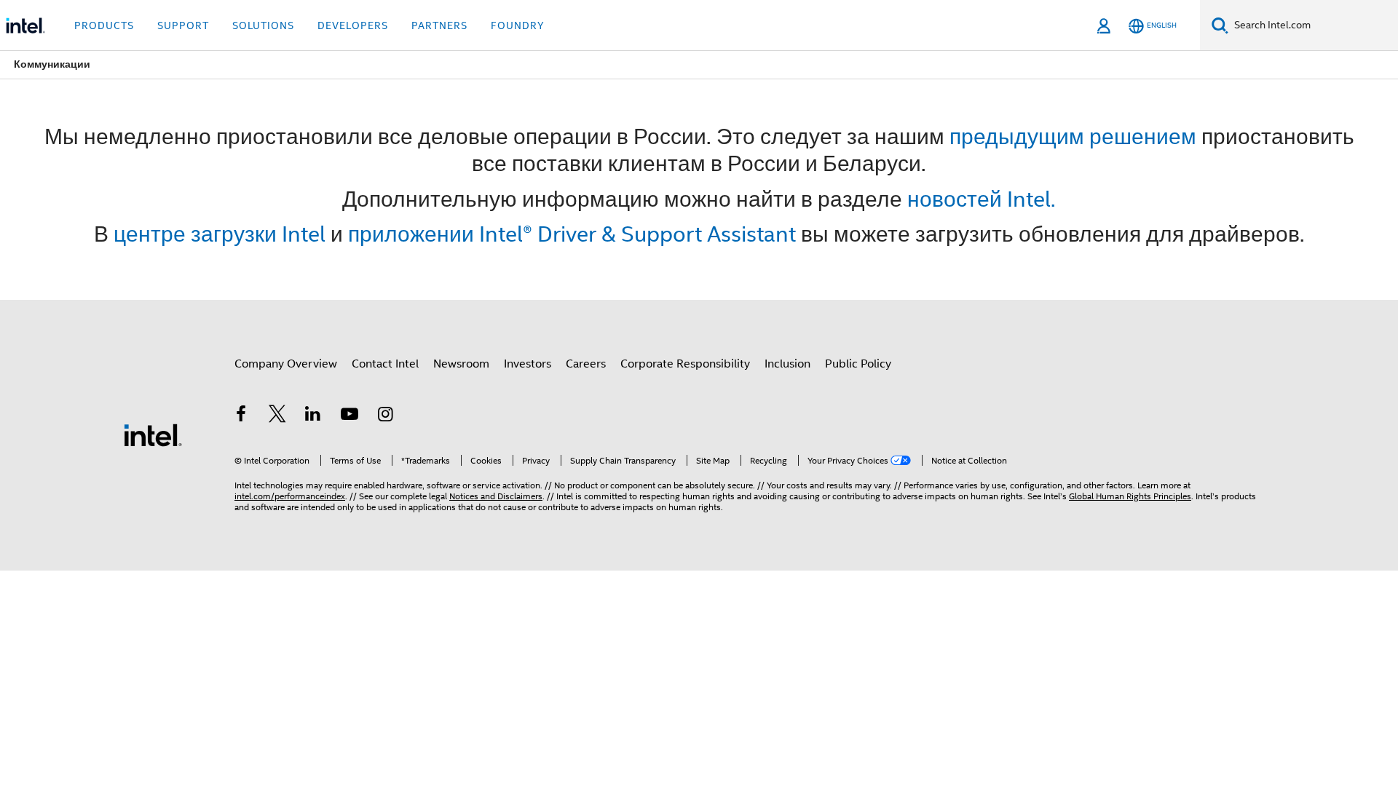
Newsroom (461, 364)
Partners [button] (439, 25)
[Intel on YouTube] (349, 416)
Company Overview (285, 364)
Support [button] (183, 25)
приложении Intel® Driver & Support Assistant (572, 234)
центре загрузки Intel (219, 234)
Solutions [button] (263, 25)
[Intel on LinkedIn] (313, 416)
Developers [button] (352, 25)
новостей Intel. (981, 199)
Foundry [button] (518, 25)
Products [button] (104, 25)
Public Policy (858, 364)
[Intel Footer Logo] (153, 434)
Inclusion (787, 364)
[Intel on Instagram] (385, 416)
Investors (527, 364)
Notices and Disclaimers (495, 496)
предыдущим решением (1072, 136)
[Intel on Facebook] (241, 416)
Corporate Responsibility (685, 364)
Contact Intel (385, 364)
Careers (586, 364)
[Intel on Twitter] (277, 416)
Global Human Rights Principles (1130, 496)
